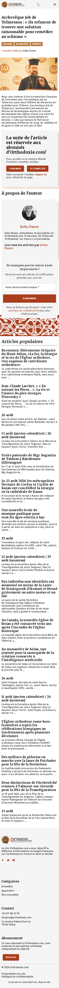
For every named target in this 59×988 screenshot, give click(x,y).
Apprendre (8, 890)
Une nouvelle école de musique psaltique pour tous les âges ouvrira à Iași (23, 513)
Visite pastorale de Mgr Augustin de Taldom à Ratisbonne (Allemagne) (29, 458)
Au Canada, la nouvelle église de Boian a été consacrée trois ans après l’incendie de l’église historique (27, 625)
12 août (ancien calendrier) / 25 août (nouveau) (26, 558)
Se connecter (37, 168)
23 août (7, 811)
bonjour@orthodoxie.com (16, 917)
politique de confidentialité (24, 310)
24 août (7, 678)
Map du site (44, 982)
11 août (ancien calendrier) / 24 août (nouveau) (26, 698)
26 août (7, 415)
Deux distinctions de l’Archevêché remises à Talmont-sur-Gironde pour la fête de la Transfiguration (29, 786)
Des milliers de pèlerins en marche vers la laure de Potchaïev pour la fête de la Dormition (29, 760)
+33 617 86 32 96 (11, 913)
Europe (36, 44)
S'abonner (15, 168)
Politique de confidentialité (17, 976)
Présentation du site (13, 973)
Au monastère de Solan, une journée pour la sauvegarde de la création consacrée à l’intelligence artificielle (28, 654)
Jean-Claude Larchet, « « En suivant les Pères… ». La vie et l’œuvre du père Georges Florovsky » (26, 391)
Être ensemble (10, 894)
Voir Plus (10, 957)
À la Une (7, 44)
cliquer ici (41, 174)
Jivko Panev (29, 227)
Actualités (22, 44)
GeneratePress (29, 982)
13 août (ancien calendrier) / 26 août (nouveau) (26, 435)
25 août (7, 538)
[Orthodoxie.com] (13, 4)
